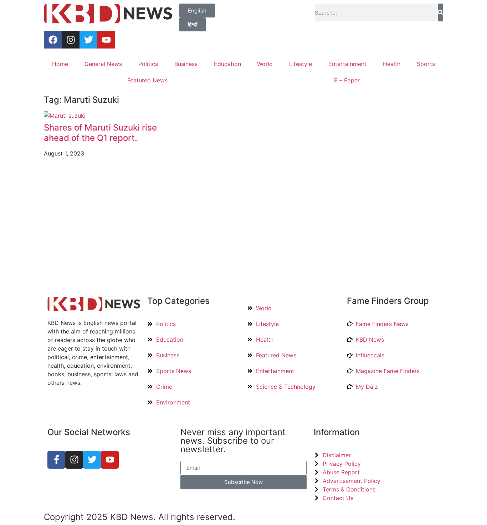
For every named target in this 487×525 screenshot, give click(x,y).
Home (60, 63)
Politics (148, 63)
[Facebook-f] (56, 460)
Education (227, 63)
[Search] (440, 12)
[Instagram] (71, 40)
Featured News (147, 80)
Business (186, 63)
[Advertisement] (243, 229)
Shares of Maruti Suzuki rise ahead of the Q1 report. (100, 132)
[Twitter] (88, 40)
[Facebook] (53, 40)
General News (103, 63)
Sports (426, 63)
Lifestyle (300, 63)
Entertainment (347, 63)
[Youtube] (106, 40)
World (265, 63)
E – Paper (347, 80)
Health (391, 63)
